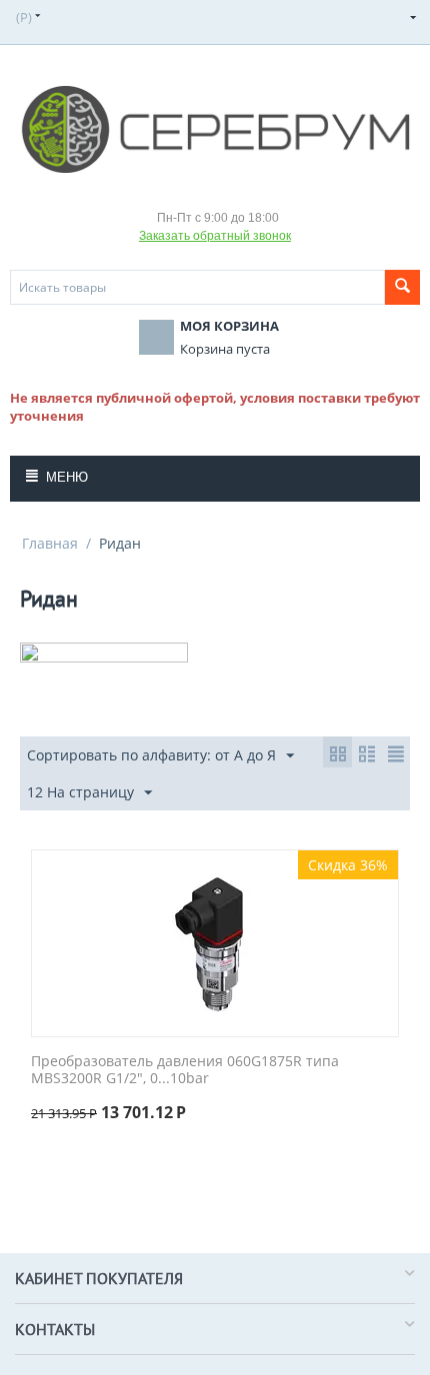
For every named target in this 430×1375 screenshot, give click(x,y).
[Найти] (402, 287)
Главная (50, 543)
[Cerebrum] (215, 128)
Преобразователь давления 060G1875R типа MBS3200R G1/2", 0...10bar (185, 1070)
